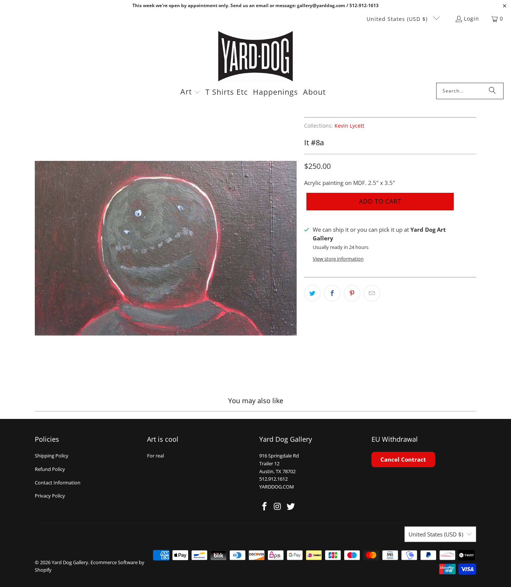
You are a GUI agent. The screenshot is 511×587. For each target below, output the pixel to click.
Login (471, 18)
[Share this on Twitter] (312, 293)
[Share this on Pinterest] (352, 293)
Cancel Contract (403, 459)
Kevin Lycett (349, 125)
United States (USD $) (398, 18)
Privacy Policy (50, 495)
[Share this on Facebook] (332, 293)
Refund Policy (50, 469)
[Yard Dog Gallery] (255, 56)
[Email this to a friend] (372, 293)
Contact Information (57, 482)
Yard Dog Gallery (70, 562)
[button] (190, 92)
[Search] (492, 91)
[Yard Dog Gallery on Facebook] (264, 506)
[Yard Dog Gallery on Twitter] (290, 506)
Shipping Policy (51, 455)
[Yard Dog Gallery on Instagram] (278, 506)
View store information (338, 258)
